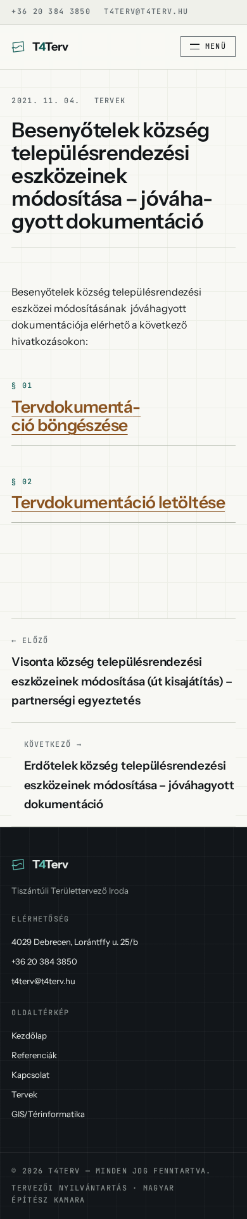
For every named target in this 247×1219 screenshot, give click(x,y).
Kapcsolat (30, 1075)
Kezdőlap (29, 1035)
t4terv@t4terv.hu (146, 11)
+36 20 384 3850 (50, 11)
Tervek (24, 1094)
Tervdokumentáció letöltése (118, 502)
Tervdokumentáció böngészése (76, 415)
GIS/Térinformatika (48, 1114)
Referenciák (34, 1055)
